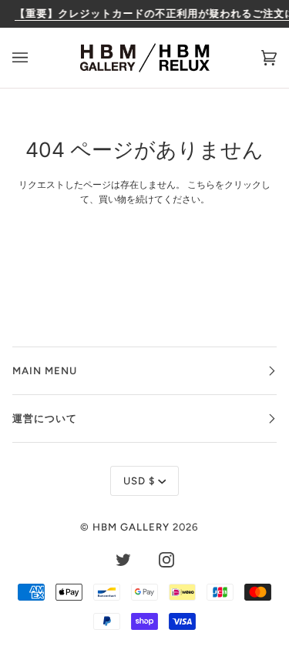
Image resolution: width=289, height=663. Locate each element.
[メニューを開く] (35, 58)
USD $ (139, 480)
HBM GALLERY (131, 527)
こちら (201, 184)
